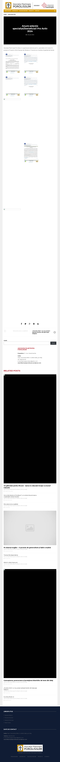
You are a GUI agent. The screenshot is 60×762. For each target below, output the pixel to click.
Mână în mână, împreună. (11, 562)
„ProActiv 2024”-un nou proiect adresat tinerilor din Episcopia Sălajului (41, 332)
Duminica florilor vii (9, 697)
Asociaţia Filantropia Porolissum (34, 752)
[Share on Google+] (29, 324)
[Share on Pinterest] (33, 324)
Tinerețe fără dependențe (11, 555)
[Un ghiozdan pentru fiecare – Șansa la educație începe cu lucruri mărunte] (30, 428)
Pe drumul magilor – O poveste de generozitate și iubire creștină (27, 547)
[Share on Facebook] (21, 324)
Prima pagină (8, 10)
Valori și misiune (23, 10)
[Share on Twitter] (25, 324)
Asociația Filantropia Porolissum (12, 489)
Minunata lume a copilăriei (20, 331)
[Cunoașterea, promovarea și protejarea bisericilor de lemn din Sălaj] (30, 623)
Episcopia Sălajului (9, 715)
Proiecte (31, 10)
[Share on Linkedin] (38, 324)
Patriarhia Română (9, 717)
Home (5, 14)
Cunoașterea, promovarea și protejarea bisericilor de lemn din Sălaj (28, 680)
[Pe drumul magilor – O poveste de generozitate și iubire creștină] (30, 528)
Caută (5, 340)
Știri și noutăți (24, 489)
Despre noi (15, 10)
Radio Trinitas (8, 722)
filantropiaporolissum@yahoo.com (29, 361)
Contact (37, 10)
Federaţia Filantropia (9, 720)
